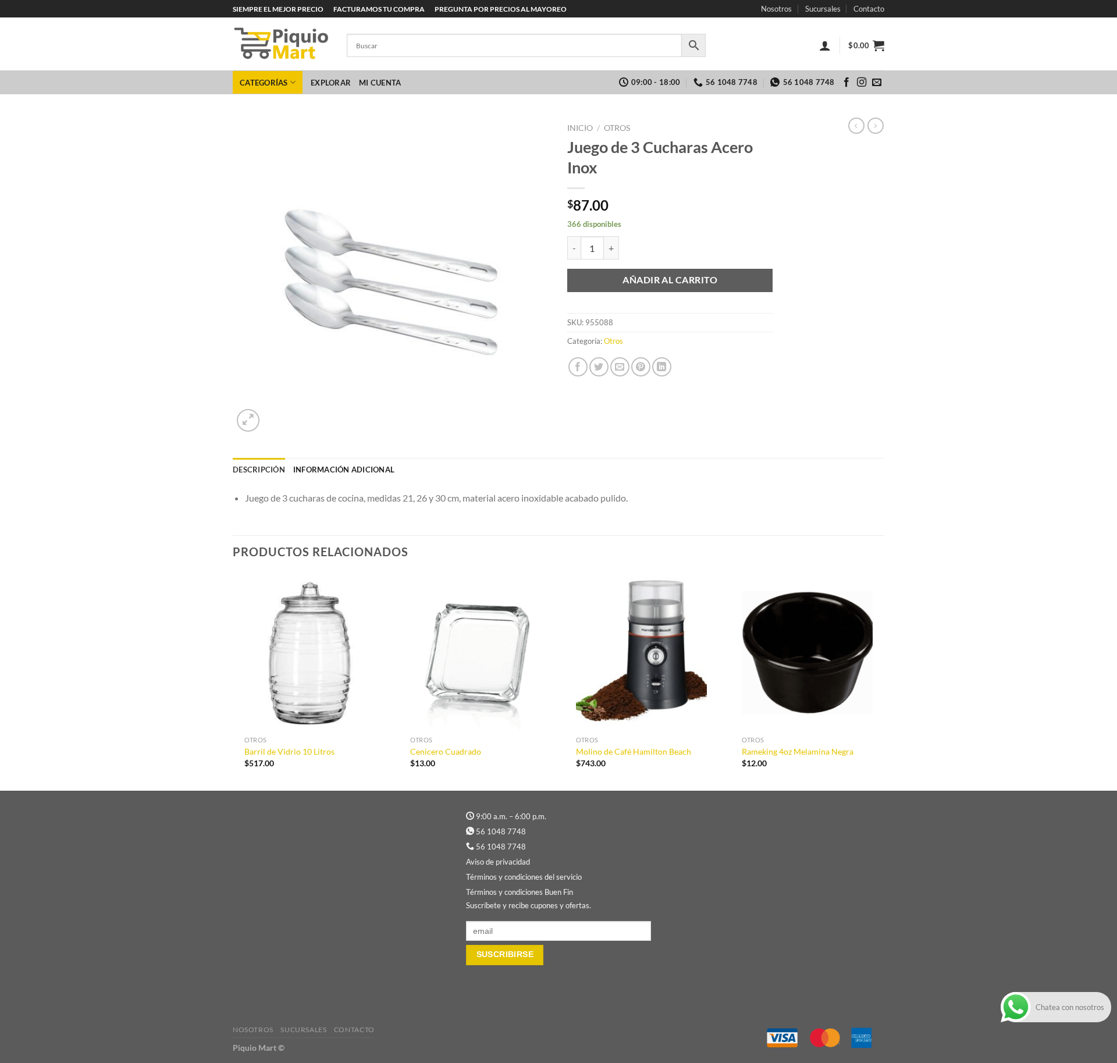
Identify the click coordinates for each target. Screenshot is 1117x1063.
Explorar (331, 82)
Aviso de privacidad (498, 861)
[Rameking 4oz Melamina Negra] (807, 651)
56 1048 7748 (501, 831)
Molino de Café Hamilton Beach (633, 751)
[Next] (883, 681)
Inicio (580, 128)
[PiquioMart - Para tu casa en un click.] (281, 44)
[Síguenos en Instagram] (861, 82)
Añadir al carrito (669, 280)
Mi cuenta (380, 82)
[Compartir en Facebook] (578, 366)
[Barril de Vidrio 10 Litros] (309, 651)
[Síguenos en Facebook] (846, 82)
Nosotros (776, 8)
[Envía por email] (619, 366)
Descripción (259, 469)
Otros (617, 128)
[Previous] (233, 681)
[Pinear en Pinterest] (640, 366)
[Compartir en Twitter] (599, 366)
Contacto (868, 8)
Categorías (264, 82)
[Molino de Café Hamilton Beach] (641, 651)
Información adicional (343, 469)
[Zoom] (248, 420)
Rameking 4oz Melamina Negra (797, 751)
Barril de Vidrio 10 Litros (289, 751)
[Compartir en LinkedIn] (661, 366)
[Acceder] (825, 45)
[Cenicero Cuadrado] (475, 651)
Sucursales (823, 8)
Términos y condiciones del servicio (524, 876)
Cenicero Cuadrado (445, 751)
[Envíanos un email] (876, 82)
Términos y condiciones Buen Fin (519, 892)
